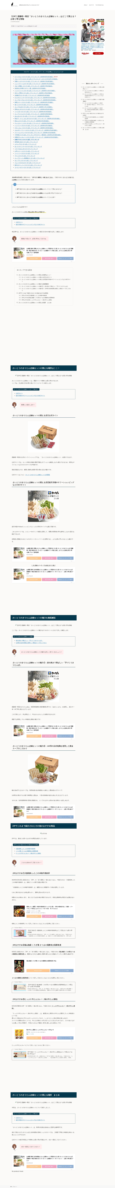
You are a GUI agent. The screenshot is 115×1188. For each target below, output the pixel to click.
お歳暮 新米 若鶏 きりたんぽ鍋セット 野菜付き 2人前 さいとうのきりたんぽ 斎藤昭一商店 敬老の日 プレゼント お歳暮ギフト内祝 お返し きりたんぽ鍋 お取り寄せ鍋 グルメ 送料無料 (50, 250)
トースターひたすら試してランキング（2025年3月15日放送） (33, 111)
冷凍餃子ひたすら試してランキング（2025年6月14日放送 (32, 95)
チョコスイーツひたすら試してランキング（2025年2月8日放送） (34, 123)
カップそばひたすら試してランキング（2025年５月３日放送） (34, 107)
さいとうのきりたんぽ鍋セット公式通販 (37, 475)
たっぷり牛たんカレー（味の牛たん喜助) (28, 853)
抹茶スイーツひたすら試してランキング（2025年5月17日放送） (34, 102)
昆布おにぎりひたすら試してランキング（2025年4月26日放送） (34, 109)
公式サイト (19, 222)
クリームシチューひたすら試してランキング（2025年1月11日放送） (35, 132)
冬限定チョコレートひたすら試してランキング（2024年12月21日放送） (37, 137)
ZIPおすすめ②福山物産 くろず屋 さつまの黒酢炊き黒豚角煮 (38, 297)
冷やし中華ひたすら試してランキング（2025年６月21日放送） (34, 93)
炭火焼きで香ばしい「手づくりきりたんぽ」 (29, 640)
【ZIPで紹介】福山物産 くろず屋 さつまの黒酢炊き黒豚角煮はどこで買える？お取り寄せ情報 (50, 985)
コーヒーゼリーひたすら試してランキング (28, 167)
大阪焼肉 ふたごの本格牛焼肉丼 (25, 848)
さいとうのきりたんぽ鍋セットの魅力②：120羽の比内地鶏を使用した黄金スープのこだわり (94, 110)
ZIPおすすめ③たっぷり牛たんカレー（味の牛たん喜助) (37, 300)
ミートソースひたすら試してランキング (27, 153)
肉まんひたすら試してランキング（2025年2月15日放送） (32, 121)
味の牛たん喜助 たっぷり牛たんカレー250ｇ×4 (40, 1029)
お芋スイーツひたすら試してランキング (27, 151)
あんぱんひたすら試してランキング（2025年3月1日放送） (32, 116)
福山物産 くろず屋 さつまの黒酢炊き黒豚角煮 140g (41, 961)
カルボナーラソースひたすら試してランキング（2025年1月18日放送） (36, 130)
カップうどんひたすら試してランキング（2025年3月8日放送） (34, 114)
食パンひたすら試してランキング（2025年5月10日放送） (32, 104)
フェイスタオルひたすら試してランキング (28, 163)
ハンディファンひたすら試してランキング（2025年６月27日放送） (35, 90)
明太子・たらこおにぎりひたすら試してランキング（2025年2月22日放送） (38, 118)
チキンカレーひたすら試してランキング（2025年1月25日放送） (34, 128)
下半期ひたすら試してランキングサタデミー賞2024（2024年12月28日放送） (38, 135)
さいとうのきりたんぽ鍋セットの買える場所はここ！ (35, 275)
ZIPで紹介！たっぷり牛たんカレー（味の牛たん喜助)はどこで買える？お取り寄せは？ (50, 1053)
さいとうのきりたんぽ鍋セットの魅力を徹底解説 (34, 284)
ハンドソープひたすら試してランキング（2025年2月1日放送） (34, 125)
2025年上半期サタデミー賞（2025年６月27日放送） (30, 88)
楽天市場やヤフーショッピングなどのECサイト (30, 224)
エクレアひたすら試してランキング (25, 144)
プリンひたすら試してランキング (25, 156)
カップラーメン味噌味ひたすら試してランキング (30, 158)
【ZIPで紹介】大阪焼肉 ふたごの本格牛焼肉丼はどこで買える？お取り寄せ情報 (50, 931)
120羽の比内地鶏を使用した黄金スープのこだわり (31, 643)
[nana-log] (14, 5)
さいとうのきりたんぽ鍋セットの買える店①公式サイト (37, 277)
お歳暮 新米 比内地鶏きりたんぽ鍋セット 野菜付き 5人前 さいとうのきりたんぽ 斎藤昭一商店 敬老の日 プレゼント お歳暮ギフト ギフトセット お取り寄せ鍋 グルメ (50, 571)
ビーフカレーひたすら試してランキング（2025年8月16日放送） (34, 77)
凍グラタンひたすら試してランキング (27, 139)
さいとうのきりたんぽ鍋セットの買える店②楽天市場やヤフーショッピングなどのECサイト (94, 96)
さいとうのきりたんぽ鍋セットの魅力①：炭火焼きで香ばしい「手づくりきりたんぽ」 (45, 286)
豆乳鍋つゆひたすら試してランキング (26, 142)
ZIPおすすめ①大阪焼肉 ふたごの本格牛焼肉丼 (34, 295)
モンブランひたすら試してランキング (26, 160)
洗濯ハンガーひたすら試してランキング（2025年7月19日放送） (34, 81)
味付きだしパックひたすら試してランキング (28, 165)
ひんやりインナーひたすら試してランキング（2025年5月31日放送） (36, 97)
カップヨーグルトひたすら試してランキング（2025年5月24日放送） (36, 100)
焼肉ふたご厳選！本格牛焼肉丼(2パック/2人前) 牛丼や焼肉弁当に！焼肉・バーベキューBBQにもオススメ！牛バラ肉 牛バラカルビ (50, 907)
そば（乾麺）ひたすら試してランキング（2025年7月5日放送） (34, 86)
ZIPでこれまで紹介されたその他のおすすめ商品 (33, 293)
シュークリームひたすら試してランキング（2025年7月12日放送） (35, 83)
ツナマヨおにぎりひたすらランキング (26, 149)
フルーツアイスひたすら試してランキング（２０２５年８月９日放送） (36, 79)
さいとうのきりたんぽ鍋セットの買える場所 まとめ (35, 302)
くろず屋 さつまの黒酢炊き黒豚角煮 (27, 851)
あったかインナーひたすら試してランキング (28, 146)
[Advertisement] (43, 334)
